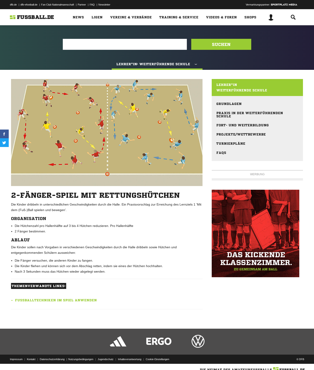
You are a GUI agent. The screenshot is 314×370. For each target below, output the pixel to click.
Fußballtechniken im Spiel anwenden (56, 300)
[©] (257, 233)
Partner (82, 4)
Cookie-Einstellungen (157, 359)
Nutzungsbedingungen (80, 359)
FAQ (92, 4)
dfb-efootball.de (28, 4)
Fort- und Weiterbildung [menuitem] (242, 125)
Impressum (16, 359)
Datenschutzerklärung (52, 359)
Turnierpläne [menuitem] (230, 143)
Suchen (221, 44)
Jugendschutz (106, 359)
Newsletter (104, 4)
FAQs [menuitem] (221, 152)
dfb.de (13, 4)
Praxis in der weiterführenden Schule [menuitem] (249, 114)
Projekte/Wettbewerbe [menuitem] (241, 134)
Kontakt (31, 359)
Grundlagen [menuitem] (229, 103)
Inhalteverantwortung (129, 359)
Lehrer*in (226, 84)
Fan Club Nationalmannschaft (57, 4)
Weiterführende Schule (241, 90)
